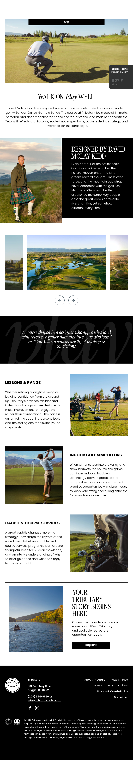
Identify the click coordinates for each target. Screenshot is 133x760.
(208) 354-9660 (38, 696)
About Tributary (95, 680)
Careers (97, 685)
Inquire (91, 645)
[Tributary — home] (12, 685)
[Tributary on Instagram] (37, 708)
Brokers (123, 685)
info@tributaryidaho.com (44, 700)
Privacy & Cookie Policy (112, 691)
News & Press (119, 680)
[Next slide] (73, 300)
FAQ (110, 685)
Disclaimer (121, 697)
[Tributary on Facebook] (30, 708)
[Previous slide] (60, 300)
